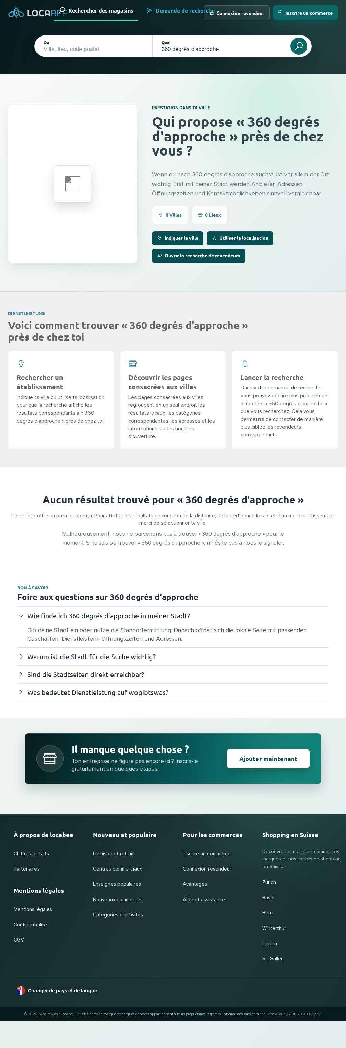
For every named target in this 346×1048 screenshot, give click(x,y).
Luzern (269, 943)
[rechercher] (298, 46)
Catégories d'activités (118, 915)
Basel (268, 897)
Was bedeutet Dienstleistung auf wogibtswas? (97, 692)
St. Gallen (273, 958)
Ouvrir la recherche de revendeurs (202, 255)
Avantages (195, 884)
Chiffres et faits (31, 853)
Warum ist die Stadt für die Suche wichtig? (91, 656)
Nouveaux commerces (118, 899)
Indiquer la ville (181, 238)
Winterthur (274, 928)
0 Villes (174, 215)
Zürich (269, 882)
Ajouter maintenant (268, 758)
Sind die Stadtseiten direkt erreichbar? (85, 674)
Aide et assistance (204, 899)
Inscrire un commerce (309, 12)
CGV (19, 940)
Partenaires (27, 869)
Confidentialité (30, 924)
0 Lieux (213, 215)
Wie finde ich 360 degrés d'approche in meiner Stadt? (108, 615)
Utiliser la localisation (243, 238)
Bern (267, 912)
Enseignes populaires (117, 884)
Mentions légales (33, 909)
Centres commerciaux (117, 869)
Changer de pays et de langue (62, 990)
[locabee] (38, 12)
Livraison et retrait (113, 853)
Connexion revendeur (240, 13)
